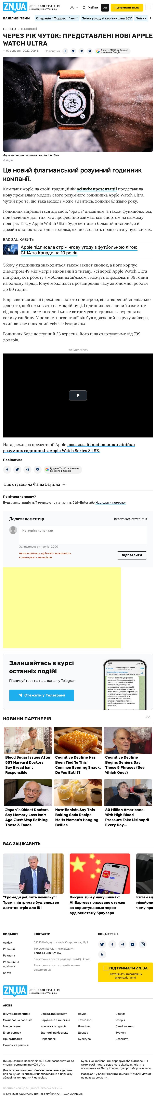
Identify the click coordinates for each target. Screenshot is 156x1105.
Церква (83, 1032)
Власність (122, 1039)
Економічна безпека (54, 1032)
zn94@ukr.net (81, 959)
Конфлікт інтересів (53, 1026)
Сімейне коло (125, 1026)
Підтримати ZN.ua (127, 7)
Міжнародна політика (17, 1020)
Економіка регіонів (16, 1045)
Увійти (93, 7)
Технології (85, 1020)
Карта (7, 973)
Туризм (121, 1032)
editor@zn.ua (42, 969)
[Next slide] (150, 18)
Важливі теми (16, 18)
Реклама (9, 955)
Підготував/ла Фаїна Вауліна (31, 484)
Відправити (132, 555)
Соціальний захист (54, 1014)
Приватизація (12, 1039)
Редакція (9, 949)
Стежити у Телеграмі (44, 695)
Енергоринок (12, 1032)
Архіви (7, 942)
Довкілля (84, 1026)
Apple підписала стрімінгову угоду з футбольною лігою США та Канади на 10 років (79, 250)
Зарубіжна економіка (55, 1020)
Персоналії (48, 1039)
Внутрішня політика (16, 1014)
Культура (84, 1039)
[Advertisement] (62, 607)
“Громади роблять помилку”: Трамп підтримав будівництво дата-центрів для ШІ (31, 902)
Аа (105, 7)
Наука (82, 1014)
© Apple (8, 160)
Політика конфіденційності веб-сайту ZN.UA (32, 1088)
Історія (120, 1020)
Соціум (120, 1014)
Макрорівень (12, 1026)
